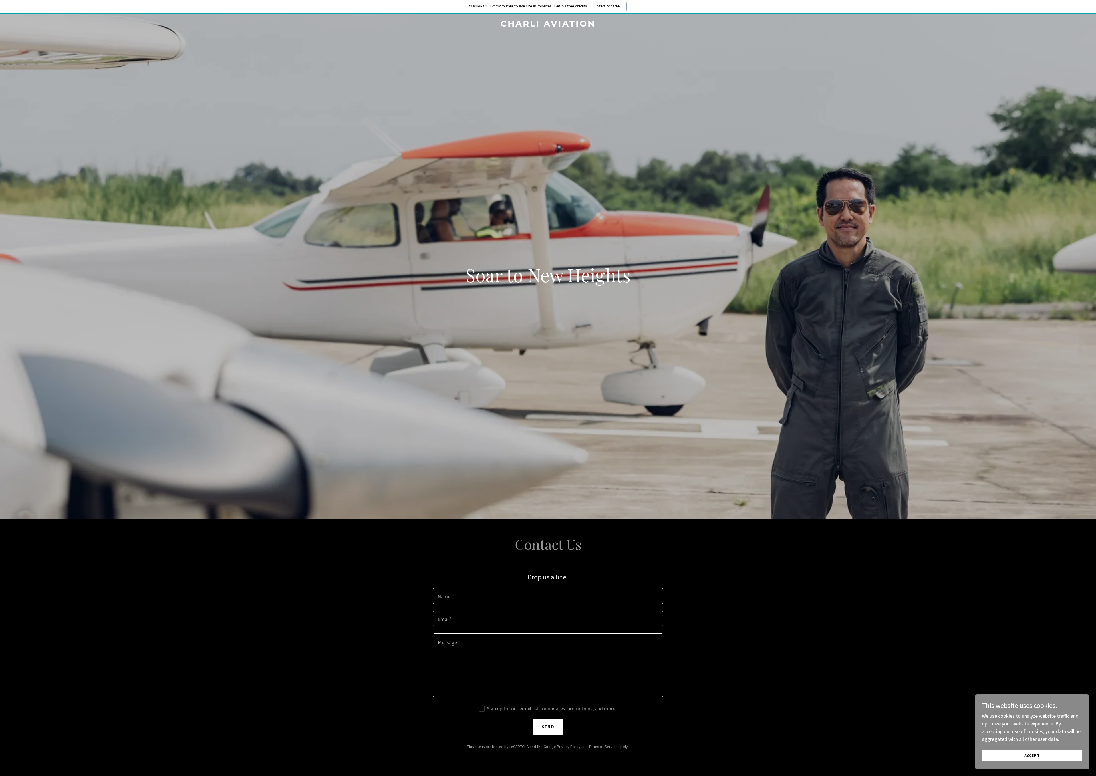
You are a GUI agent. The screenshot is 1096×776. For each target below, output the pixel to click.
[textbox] (548, 596)
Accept (1032, 755)
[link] (548, 24)
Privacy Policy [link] (569, 746)
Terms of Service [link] (603, 746)
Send (548, 726)
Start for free (608, 6)
